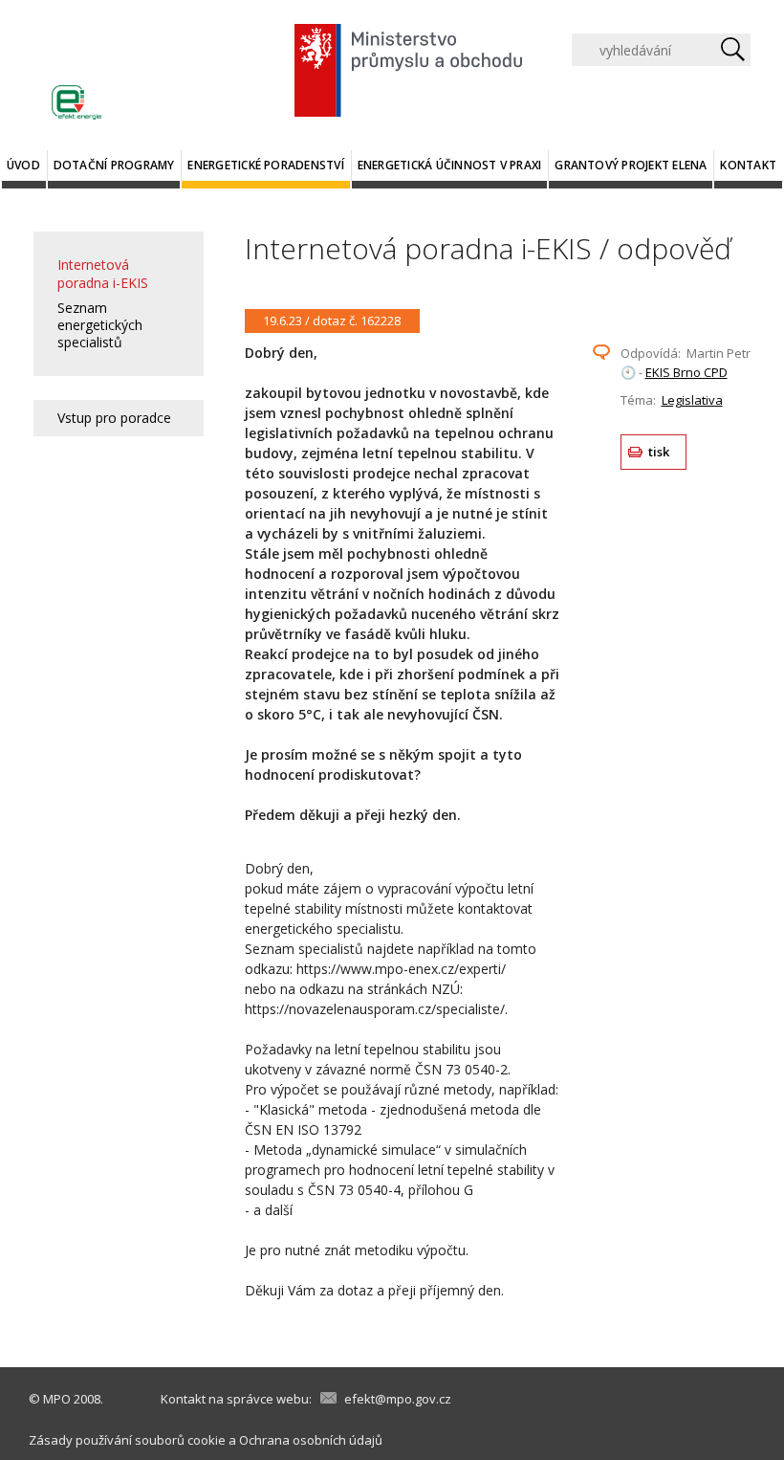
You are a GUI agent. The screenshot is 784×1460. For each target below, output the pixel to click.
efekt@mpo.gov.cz (397, 1398)
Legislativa (692, 400)
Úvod (23, 165)
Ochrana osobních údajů (310, 1440)
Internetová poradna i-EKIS (102, 273)
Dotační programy (114, 165)
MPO (57, 1398)
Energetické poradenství (265, 165)
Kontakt (748, 165)
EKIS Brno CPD (686, 372)
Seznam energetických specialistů (99, 325)
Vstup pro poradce (114, 418)
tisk (659, 451)
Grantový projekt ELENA (631, 165)
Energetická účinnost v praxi (450, 165)
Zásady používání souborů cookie (127, 1440)
